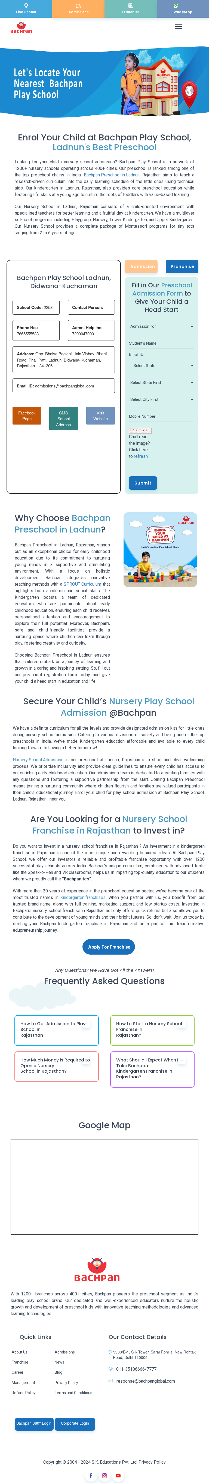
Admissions (65, 1352)
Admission (142, 266)
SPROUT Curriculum (82, 584)
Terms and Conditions (73, 1393)
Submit (143, 483)
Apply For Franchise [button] (109, 947)
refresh (141, 456)
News (59, 1362)
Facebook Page (27, 415)
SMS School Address (63, 418)
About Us (19, 1352)
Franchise (182, 266)
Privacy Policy (66, 1382)
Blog (58, 1372)
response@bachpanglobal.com (145, 1381)
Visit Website (100, 415)
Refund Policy (23, 1393)
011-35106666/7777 (136, 1369)
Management (23, 1382)
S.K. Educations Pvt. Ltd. (114, 1462)
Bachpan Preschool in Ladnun (112, 175)
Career (17, 1372)
